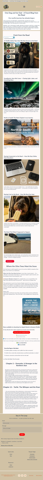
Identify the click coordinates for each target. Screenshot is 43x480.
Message (4, 425)
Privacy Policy (31, 475)
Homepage (32, 454)
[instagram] (39, 6)
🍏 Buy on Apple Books (21, 342)
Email (3, 420)
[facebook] (37, 6)
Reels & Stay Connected (32, 459)
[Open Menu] (24, 7)
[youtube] (41, 6)
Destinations (32, 455)
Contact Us (11, 466)
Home (11, 454)
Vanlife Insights (32, 457)
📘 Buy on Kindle (21, 344)
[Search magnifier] (14, 37)
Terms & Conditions (39, 475)
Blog (11, 455)
